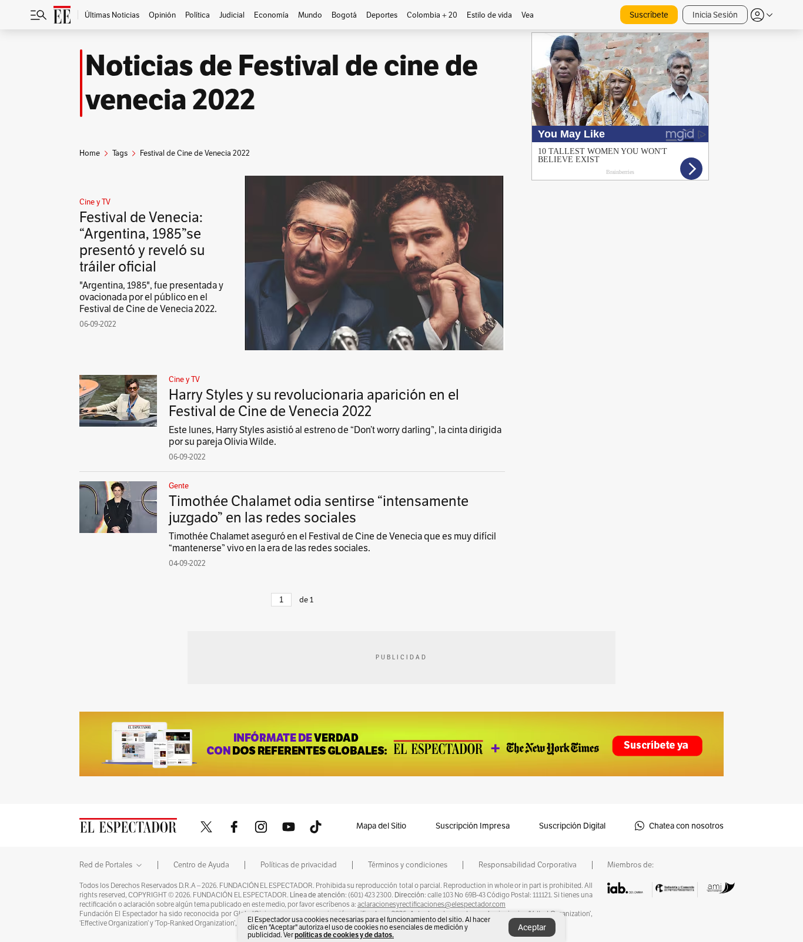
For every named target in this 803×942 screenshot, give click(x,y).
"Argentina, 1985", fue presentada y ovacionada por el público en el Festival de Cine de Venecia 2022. (151, 297)
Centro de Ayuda (201, 865)
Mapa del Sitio (381, 825)
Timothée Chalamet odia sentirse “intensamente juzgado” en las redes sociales (319, 509)
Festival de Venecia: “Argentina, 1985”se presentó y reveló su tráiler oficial (142, 242)
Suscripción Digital (572, 825)
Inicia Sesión (715, 14)
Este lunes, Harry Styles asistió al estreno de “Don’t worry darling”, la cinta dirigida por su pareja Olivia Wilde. (335, 436)
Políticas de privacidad (298, 865)
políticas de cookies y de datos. (344, 934)
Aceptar (532, 927)
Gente (179, 486)
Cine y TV (95, 202)
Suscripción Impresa (473, 825)
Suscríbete (649, 14)
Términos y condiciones (407, 865)
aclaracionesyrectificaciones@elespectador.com (431, 904)
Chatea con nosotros (686, 825)
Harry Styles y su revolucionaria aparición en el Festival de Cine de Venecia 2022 (314, 402)
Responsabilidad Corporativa (528, 865)
